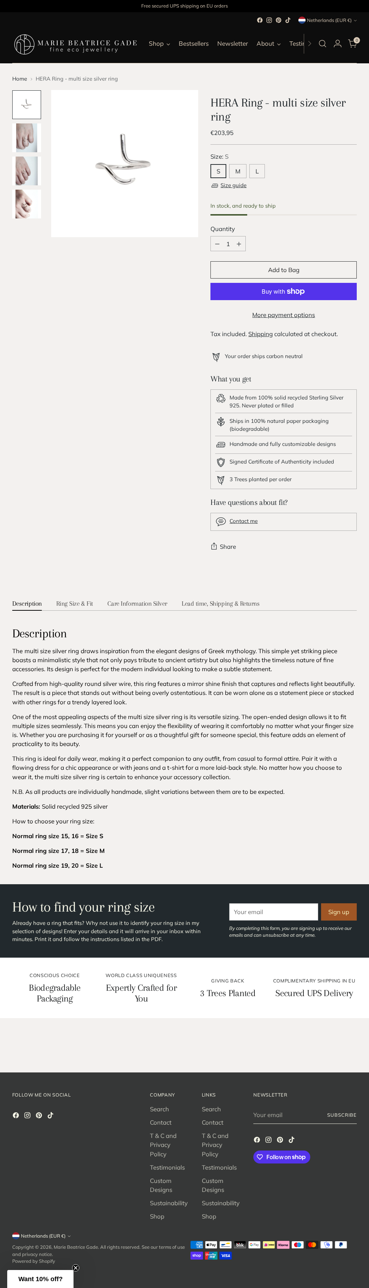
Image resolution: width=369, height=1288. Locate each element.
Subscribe (342, 1115)
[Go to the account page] (337, 43)
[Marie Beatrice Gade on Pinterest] (278, 20)
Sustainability (169, 1203)
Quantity (222, 228)
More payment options (283, 314)
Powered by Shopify (33, 1261)
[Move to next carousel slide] (350, 1047)
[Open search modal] (322, 43)
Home (19, 78)
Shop (157, 1216)
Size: (219, 156)
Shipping (260, 334)
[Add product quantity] (238, 243)
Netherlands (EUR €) (329, 20)
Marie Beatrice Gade (76, 1247)
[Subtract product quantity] (217, 243)
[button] (40, 1279)
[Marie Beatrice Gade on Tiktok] (288, 20)
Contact (161, 1122)
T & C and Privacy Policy (163, 1144)
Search (159, 1109)
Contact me (244, 521)
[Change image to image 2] (26, 137)
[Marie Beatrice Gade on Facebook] (260, 20)
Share (228, 546)
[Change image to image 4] (26, 204)
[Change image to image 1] (26, 104)
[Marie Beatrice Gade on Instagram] (269, 20)
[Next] (309, 43)
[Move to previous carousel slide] (334, 1048)
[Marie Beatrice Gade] (75, 43)
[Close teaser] (75, 1267)
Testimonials (167, 1167)
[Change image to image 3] (26, 171)
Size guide (233, 185)
